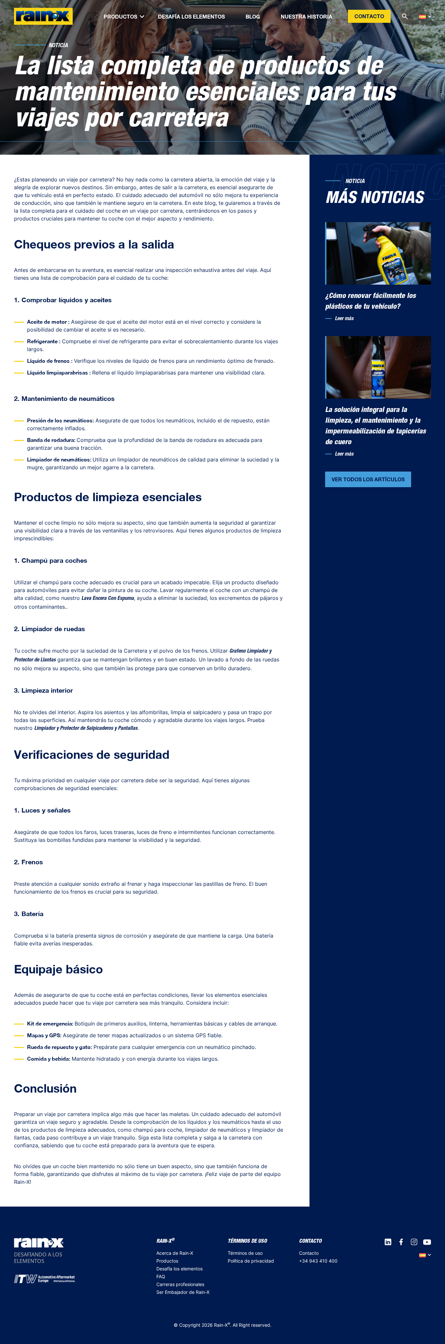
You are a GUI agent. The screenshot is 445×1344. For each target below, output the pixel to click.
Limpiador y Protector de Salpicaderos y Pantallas (85, 728)
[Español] (425, 16)
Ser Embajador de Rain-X (182, 1292)
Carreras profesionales (180, 1284)
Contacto (369, 16)
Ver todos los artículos (368, 479)
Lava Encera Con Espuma (107, 598)
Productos (167, 1261)
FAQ (160, 1276)
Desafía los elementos (179, 1268)
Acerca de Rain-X (174, 1253)
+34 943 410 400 (318, 1261)
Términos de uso (245, 1253)
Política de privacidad (251, 1261)
